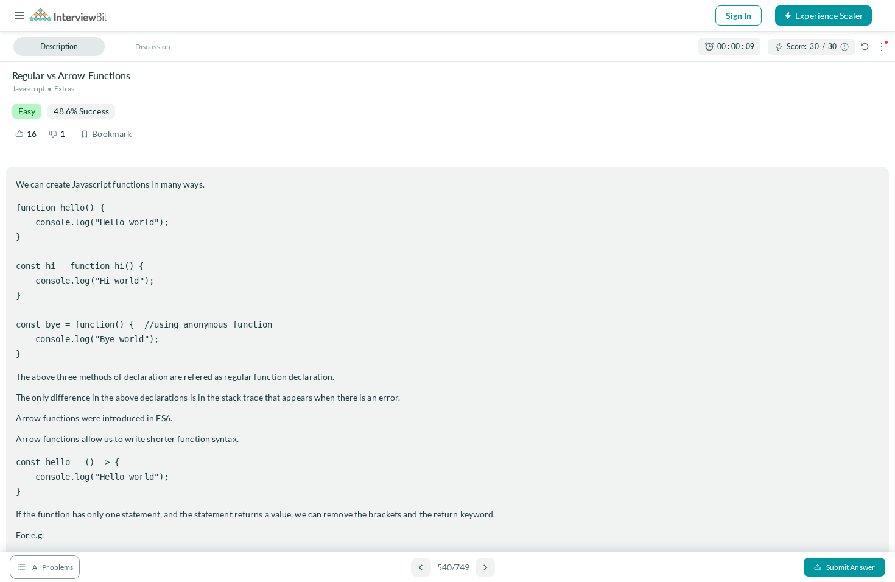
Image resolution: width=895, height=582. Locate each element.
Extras (64, 88)
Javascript (28, 88)
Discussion (152, 46)
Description (59, 46)
